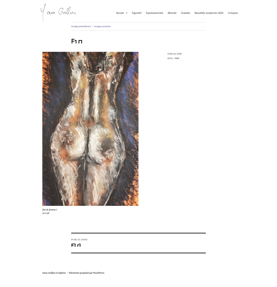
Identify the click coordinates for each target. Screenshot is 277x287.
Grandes (185, 12)
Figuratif (136, 12)
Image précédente (81, 26)
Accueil (120, 12)
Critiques (233, 12)
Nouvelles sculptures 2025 (209, 12)
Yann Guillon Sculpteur (54, 273)
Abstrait (172, 12)
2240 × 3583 (173, 58)
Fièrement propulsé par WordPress (86, 273)
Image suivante (102, 26)
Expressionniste (154, 12)
